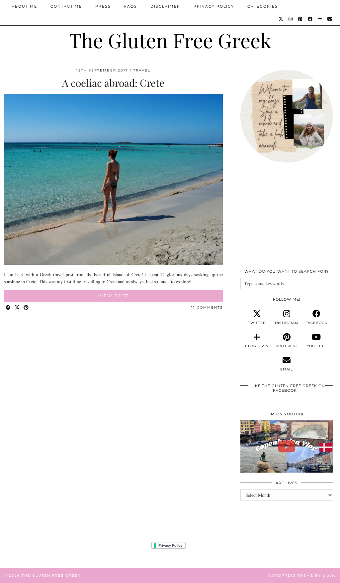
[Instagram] (291, 19)
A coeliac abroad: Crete (113, 82)
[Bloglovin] (320, 19)
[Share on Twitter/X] (17, 308)
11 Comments (207, 307)
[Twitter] (281, 19)
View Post (113, 295)
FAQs (130, 6)
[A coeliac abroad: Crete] (113, 263)
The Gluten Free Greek (170, 40)
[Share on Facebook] (8, 308)
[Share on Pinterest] (26, 308)
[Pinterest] (300, 19)
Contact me (66, 6)
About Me (24, 6)
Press (103, 6)
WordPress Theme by (302, 575)
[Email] (330, 19)
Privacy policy (214, 6)
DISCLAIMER (165, 6)
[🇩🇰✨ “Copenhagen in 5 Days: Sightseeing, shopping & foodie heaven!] (286, 446)
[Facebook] (310, 19)
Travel (141, 70)
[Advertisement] (286, 219)
